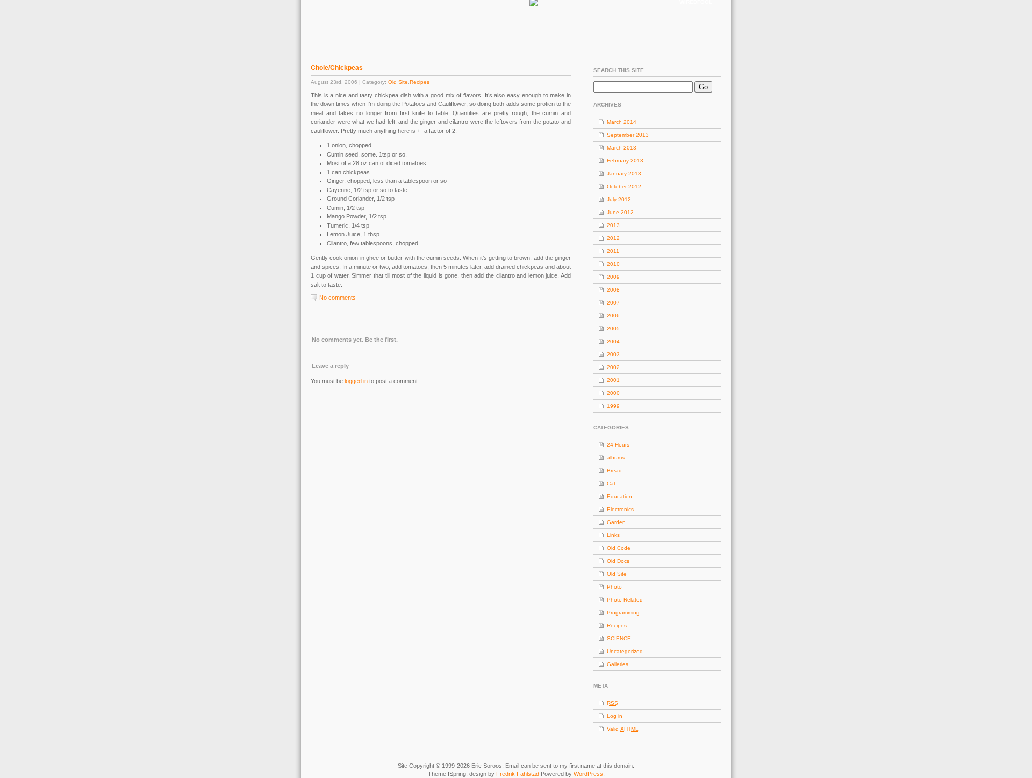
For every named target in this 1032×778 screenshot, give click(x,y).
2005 (613, 328)
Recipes (419, 82)
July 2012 (619, 199)
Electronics (620, 509)
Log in (614, 716)
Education (619, 496)
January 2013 (624, 173)
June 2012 (620, 212)
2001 (613, 380)
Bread (614, 470)
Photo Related (625, 600)
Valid (623, 729)
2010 (613, 264)
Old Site (398, 82)
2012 (613, 238)
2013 (613, 225)
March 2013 (621, 148)
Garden (616, 522)
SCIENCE (619, 638)
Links (613, 535)
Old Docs (618, 561)
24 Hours (618, 445)
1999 (613, 406)
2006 (613, 316)
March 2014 (621, 122)
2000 (613, 393)
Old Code (618, 548)
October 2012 (624, 186)
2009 (613, 277)
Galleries (617, 664)
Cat (611, 483)
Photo (614, 587)
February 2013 (625, 161)
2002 (613, 367)
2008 (613, 290)
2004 (613, 341)
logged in (356, 381)
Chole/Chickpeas (337, 68)
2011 (613, 251)
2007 (613, 303)
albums (616, 458)
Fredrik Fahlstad (518, 773)
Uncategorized (625, 651)
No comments (337, 297)
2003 (613, 354)
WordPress (588, 773)
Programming (623, 613)
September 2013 (628, 135)
